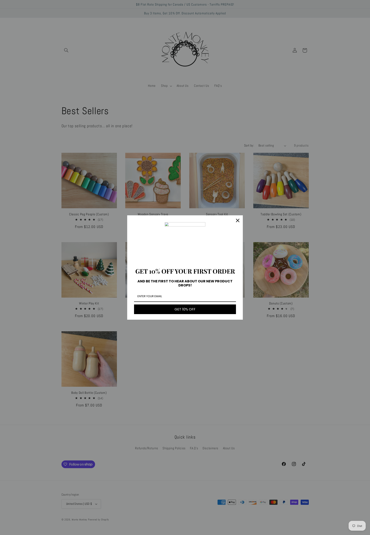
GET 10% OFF (185, 309)
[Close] (238, 220)
